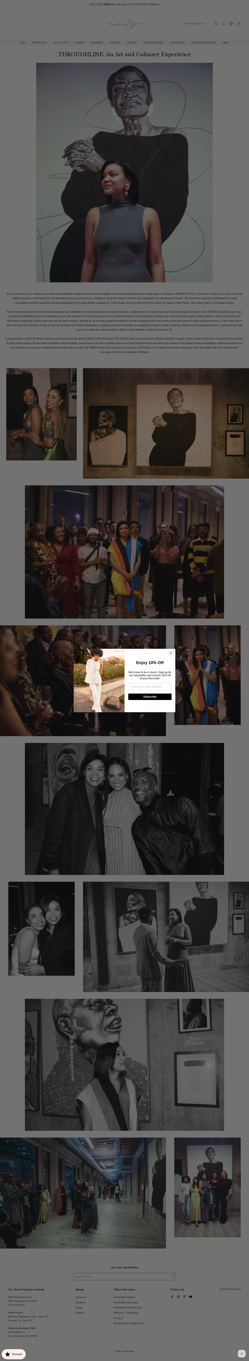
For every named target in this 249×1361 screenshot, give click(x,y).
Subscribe (150, 696)
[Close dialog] (171, 653)
